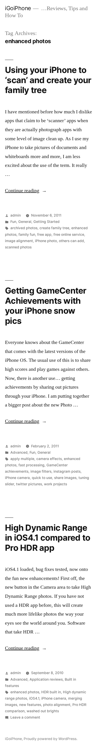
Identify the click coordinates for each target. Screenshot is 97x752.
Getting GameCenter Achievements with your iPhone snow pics (45, 305)
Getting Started (46, 222)
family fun (26, 234)
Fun (13, 222)
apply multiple (22, 459)
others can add (71, 241)
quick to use (42, 478)
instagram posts (67, 471)
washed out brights (43, 711)
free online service (68, 234)
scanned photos (18, 247)
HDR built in (51, 692)
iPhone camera (17, 478)
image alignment (19, 241)
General (24, 222)
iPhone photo (46, 241)
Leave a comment (25, 717)
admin (15, 215)
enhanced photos (24, 692)
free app (44, 234)
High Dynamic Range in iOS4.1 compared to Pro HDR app (47, 538)
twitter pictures (29, 484)
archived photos (23, 228)
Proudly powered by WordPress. (50, 739)
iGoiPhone (18, 8)
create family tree (54, 228)
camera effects (49, 459)
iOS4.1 (34, 698)
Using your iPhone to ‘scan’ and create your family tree (48, 80)
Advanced (19, 452)
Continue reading (26, 190)
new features (30, 705)
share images (65, 478)
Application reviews (46, 679)
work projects (55, 484)
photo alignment (56, 705)
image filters (40, 471)
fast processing (31, 465)
